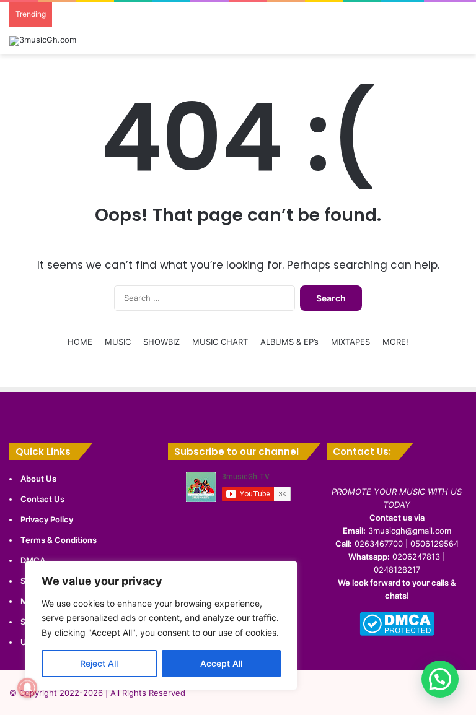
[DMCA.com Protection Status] (396, 633)
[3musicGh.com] (42, 41)
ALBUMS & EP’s (289, 342)
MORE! (395, 342)
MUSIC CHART (220, 342)
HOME (80, 342)
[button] (440, 679)
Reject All (99, 663)
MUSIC (118, 342)
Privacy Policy (46, 519)
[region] (161, 625)
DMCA (32, 560)
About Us (38, 478)
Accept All (221, 663)
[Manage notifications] (27, 688)
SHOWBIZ (161, 342)
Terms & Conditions (58, 540)
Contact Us (42, 499)
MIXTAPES (350, 342)
